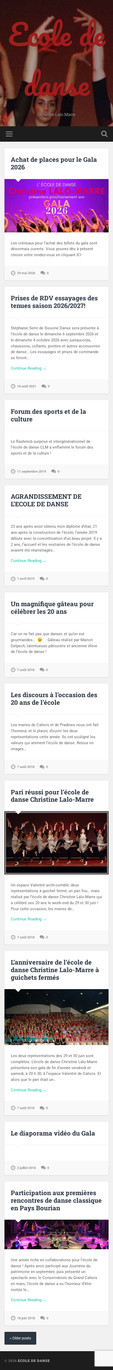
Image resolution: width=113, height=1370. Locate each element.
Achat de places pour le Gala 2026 (54, 163)
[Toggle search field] (104, 134)
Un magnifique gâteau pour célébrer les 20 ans (52, 608)
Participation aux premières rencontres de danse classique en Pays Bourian (56, 1200)
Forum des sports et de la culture (48, 415)
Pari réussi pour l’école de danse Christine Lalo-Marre (52, 796)
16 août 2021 (26, 386)
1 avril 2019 (25, 579)
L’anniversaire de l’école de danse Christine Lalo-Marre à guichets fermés (55, 970)
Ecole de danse (56, 58)
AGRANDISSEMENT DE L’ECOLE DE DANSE (46, 500)
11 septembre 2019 (31, 471)
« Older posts (20, 1338)
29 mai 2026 (26, 273)
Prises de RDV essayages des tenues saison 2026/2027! (54, 302)
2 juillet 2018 (26, 1168)
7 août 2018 (25, 670)
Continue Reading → (29, 368)
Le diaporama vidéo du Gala (53, 1133)
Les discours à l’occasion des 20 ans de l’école (54, 699)
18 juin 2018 (26, 1318)
